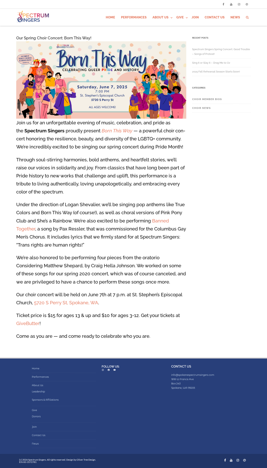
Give (180, 17)
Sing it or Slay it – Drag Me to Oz (211, 62)
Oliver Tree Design (86, 459)
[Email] (247, 4)
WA (94, 302)
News (235, 17)
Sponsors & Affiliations (45, 399)
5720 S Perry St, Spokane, (62, 302)
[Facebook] (223, 4)
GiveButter (27, 323)
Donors (36, 416)
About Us (160, 17)
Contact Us (215, 17)
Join (195, 17)
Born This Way (117, 131)
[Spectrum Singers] (33, 17)
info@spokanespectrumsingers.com (192, 374)
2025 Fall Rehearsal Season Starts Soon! (216, 71)
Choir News (201, 108)
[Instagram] (239, 4)
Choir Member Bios (207, 99)
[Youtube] (231, 4)
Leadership (38, 391)
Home (110, 17)
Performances (134, 17)
